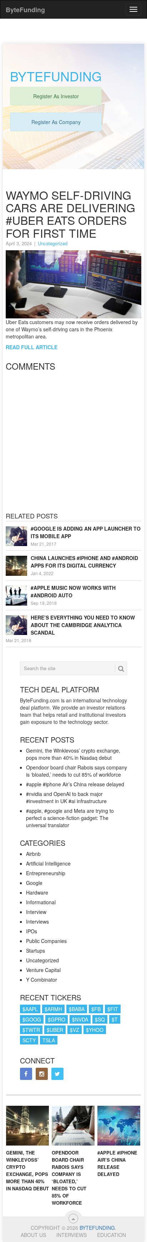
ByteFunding (97, 1227)
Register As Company (56, 121)
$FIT (112, 1009)
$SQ (100, 1019)
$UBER (55, 1029)
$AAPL (30, 1009)
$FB (96, 1009)
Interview (36, 911)
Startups (35, 950)
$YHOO (94, 1029)
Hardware (37, 892)
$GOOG (31, 1019)
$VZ (74, 1029)
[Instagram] (42, 1074)
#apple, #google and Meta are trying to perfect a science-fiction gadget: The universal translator (70, 818)
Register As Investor (56, 96)
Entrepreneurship (45, 873)
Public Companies (46, 940)
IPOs (31, 931)
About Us (33, 1234)
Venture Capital (43, 969)
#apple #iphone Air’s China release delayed (75, 784)
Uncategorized (52, 243)
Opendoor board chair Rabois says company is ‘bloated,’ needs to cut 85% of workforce (76, 771)
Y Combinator (41, 979)
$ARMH (53, 1009)
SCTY (29, 1040)
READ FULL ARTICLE (31, 347)
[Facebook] (26, 1074)
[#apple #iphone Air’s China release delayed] (118, 1126)
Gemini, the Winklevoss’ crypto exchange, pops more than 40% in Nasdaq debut (73, 754)
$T (115, 1019)
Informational (41, 902)
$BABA (77, 1009)
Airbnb (33, 853)
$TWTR (31, 1029)
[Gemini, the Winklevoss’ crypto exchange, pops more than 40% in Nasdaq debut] (27, 1126)
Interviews (37, 921)
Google (34, 882)
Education (111, 1234)
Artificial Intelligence (48, 863)
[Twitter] (57, 1074)
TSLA (48, 1040)
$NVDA (80, 1019)
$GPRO (56, 1019)
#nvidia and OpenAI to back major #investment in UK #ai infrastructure (66, 797)
